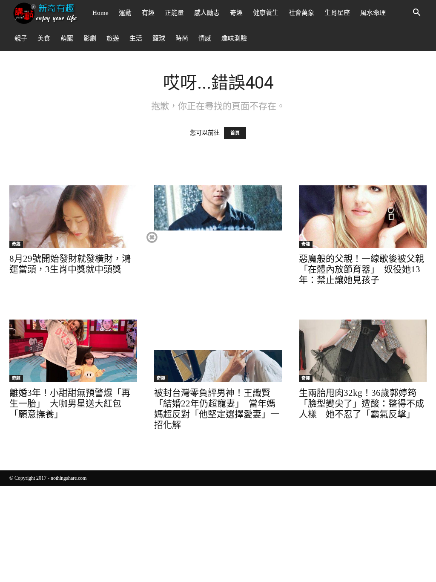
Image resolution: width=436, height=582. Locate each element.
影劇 (89, 38)
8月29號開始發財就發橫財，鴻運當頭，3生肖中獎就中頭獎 (70, 264)
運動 (125, 12)
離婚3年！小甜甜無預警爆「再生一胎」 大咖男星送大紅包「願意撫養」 (69, 403)
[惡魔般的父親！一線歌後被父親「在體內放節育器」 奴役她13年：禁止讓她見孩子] (363, 216)
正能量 (174, 12)
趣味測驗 (234, 38)
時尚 (181, 38)
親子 (20, 38)
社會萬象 (301, 12)
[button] (416, 13)
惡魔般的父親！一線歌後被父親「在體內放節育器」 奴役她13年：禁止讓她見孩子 (361, 269)
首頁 (235, 132)
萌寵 (66, 38)
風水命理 (373, 12)
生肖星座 (337, 12)
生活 (135, 38)
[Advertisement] (217, 290)
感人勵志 (207, 12)
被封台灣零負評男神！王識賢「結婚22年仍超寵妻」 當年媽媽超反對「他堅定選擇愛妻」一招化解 (216, 409)
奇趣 (236, 12)
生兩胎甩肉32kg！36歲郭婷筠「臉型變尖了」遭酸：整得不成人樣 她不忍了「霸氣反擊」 (361, 403)
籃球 (158, 38)
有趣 (148, 12)
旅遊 (112, 38)
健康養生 (265, 12)
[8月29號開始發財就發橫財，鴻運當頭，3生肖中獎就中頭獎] (73, 216)
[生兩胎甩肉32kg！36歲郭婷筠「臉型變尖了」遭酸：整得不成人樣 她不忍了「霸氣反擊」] (363, 351)
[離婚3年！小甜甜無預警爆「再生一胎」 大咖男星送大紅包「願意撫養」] (73, 351)
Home (100, 12)
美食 (43, 38)
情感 (204, 38)
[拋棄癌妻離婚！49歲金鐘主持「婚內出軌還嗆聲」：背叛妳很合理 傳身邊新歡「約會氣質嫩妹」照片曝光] (218, 216)
